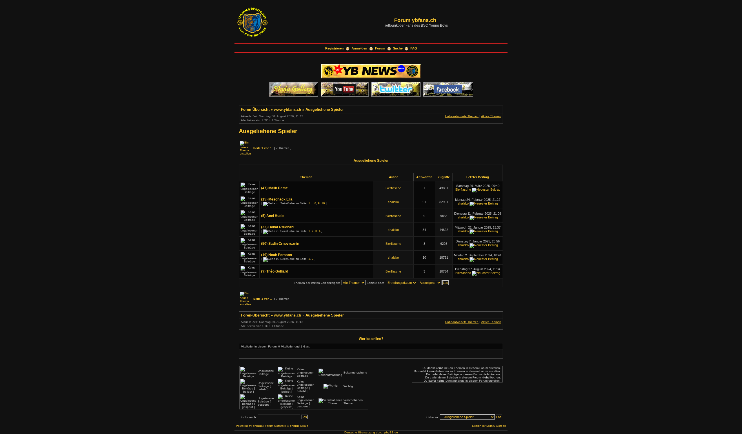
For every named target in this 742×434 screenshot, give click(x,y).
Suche (398, 48)
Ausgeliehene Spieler (324, 109)
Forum (380, 48)
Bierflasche (393, 188)
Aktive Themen (491, 116)
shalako (393, 202)
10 (323, 203)
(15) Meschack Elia (276, 199)
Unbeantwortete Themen (462, 116)
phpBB (257, 425)
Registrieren (334, 48)
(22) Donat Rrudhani (277, 227)
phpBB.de (391, 432)
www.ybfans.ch (287, 109)
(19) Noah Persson (276, 255)
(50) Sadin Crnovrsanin (280, 244)
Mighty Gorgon (496, 425)
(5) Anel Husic (272, 216)
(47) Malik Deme (274, 188)
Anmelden (359, 48)
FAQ (413, 48)
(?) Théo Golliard (274, 271)
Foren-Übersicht (255, 109)
